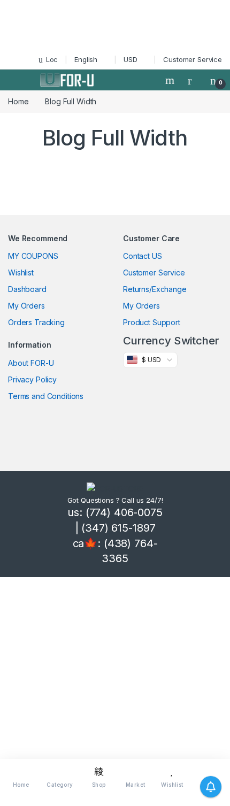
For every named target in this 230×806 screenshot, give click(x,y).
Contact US (142, 255)
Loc (52, 59)
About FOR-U (30, 362)
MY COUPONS (33, 255)
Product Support (151, 322)
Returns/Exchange (155, 289)
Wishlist (21, 272)
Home (18, 101)
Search (171, 80)
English (85, 59)
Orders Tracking (36, 322)
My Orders (26, 305)
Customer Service (192, 59)
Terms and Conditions (45, 396)
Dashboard (27, 289)
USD (130, 59)
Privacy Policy (32, 379)
